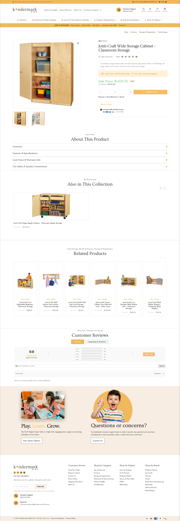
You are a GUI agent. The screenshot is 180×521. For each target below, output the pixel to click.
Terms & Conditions (57, 518)
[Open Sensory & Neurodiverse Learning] (90, 20)
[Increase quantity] (130, 92)
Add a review (149, 354)
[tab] (77, 341)
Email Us (23, 502)
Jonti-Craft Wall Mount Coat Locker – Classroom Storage (51, 304)
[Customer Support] (16, 496)
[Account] (150, 9)
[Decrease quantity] (100, 92)
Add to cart (152, 92)
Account (150, 11)
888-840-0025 (128, 11)
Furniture (134, 32)
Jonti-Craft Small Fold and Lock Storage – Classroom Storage (77, 304)
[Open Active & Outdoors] (162, 20)
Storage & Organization (147, 32)
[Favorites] (157, 9)
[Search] (143, 9)
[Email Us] (16, 503)
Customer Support (91, 10)
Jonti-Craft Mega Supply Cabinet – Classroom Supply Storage (38, 223)
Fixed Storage (162, 32)
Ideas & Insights (51, 10)
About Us (78, 10)
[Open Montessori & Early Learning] (57, 20)
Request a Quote (104, 97)
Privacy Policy (70, 518)
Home (126, 32)
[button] (78, 43)
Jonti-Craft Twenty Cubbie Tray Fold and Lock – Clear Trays (102, 304)
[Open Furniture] (27, 20)
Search (144, 11)
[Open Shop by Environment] (140, 20)
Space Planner (66, 10)
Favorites (157, 11)
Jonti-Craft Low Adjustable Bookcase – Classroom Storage (25, 304)
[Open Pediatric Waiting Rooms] (116, 20)
